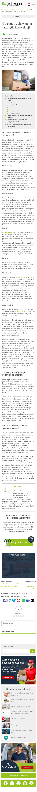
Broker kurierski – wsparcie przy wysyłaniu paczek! (17, 121)
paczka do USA (21, 311)
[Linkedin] (9, 601)
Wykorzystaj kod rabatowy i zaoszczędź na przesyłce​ (19, 125)
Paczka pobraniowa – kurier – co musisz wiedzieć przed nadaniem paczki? (11, 586)
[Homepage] (14, 4)
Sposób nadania (15, 105)
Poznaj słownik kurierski (17, 776)
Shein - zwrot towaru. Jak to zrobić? (21, 706)
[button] (30, 4)
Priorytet (13, 107)
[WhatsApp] (23, 601)
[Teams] (28, 601)
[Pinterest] (18, 601)
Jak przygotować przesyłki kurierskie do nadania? (20, 116)
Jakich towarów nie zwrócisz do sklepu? (30, 586)
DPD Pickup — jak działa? (18, 719)
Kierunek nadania (15, 113)
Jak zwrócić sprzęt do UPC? (19, 737)
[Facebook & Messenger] (4, 601)
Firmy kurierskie (7, 232)
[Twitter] (14, 601)
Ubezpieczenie (14, 111)
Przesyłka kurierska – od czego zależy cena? (19, 99)
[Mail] (32, 601)
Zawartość (13, 109)
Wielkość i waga (15, 103)
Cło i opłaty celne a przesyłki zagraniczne (22, 725)
